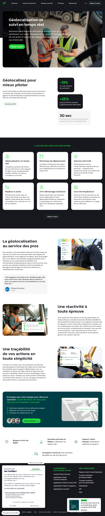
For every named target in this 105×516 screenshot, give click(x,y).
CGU (35, 512)
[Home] (6, 3)
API (80, 489)
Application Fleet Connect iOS (65, 483)
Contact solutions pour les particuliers (86, 481)
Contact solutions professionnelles (86, 476)
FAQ (80, 492)
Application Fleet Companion (65, 486)
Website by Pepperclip (76, 512)
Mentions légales (27, 512)
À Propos (61, 3)
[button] (14, 3)
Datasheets (83, 486)
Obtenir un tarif (17, 46)
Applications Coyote (61, 489)
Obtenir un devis (95, 3)
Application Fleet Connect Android (60, 478)
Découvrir (84, 510)
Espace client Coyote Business (90, 472)
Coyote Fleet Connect (62, 474)
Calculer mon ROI (46, 3)
